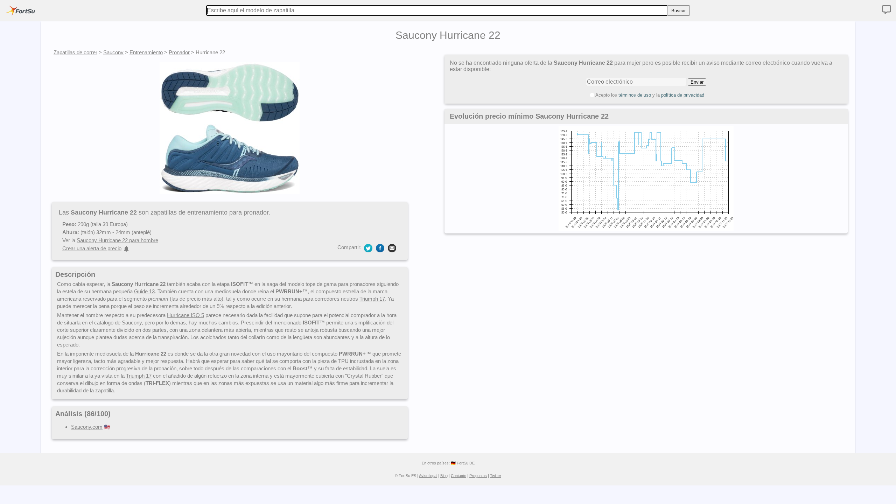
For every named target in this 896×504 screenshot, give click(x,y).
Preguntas (478, 476)
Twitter (495, 476)
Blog (444, 476)
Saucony (113, 52)
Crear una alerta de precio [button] (91, 248)
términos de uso (634, 95)
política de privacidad (682, 95)
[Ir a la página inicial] (20, 10)
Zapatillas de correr (75, 52)
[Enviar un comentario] (886, 9)
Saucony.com (87, 427)
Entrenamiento (146, 52)
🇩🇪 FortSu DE (463, 463)
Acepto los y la (649, 95)
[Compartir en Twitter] (368, 247)
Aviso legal (428, 476)
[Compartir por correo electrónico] (392, 247)
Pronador (179, 52)
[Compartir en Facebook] (380, 247)
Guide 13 (144, 291)
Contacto (458, 476)
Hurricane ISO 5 (185, 315)
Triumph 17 (372, 299)
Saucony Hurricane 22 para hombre (117, 240)
